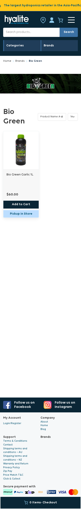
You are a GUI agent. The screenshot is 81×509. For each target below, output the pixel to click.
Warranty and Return (15, 464)
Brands (49, 45)
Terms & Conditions (15, 441)
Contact (8, 445)
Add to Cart (21, 204)
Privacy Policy (11, 467)
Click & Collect (11, 479)
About (44, 422)
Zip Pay (7, 471)
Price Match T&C (13, 475)
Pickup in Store (21, 214)
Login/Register (12, 423)
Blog (43, 429)
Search (69, 32)
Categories (15, 45)
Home (7, 61)
